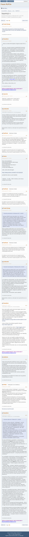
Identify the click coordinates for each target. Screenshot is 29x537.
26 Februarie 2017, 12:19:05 (6, 158)
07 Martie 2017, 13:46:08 (6, 386)
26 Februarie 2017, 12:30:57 (6, 190)
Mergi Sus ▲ (19, 532)
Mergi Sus (3, 524)
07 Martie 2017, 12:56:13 (6, 305)
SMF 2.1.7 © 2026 (12, 534)
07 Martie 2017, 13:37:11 (6, 359)
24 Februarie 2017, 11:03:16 (7, 96)
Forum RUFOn (6, 4)
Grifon (5, 384)
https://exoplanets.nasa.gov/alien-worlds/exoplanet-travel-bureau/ (14, 320)
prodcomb (6, 109)
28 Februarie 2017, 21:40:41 (6, 263)
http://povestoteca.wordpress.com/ (9, 89)
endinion (5, 357)
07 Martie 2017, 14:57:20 (6, 415)
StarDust (5, 133)
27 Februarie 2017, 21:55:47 (6, 210)
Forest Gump (6, 24)
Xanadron (6, 39)
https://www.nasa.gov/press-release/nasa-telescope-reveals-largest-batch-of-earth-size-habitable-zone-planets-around (14, 30)
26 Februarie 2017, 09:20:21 (7, 135)
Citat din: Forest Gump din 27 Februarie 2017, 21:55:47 (14, 266)
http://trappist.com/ (20, 327)
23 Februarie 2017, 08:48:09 (6, 41)
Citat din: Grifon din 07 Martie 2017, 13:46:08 (12, 419)
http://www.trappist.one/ (7, 324)
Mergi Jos (3, 20)
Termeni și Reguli (13, 532)
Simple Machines (17, 534)
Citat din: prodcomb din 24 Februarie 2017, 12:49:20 (13, 213)
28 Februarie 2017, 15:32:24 (6, 244)
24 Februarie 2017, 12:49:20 (6, 110)
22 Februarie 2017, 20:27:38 (6, 26)
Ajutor (8, 532)
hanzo (5, 156)
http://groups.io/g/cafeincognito (8, 408)
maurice (5, 94)
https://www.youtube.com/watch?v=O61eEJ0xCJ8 (12, 172)
